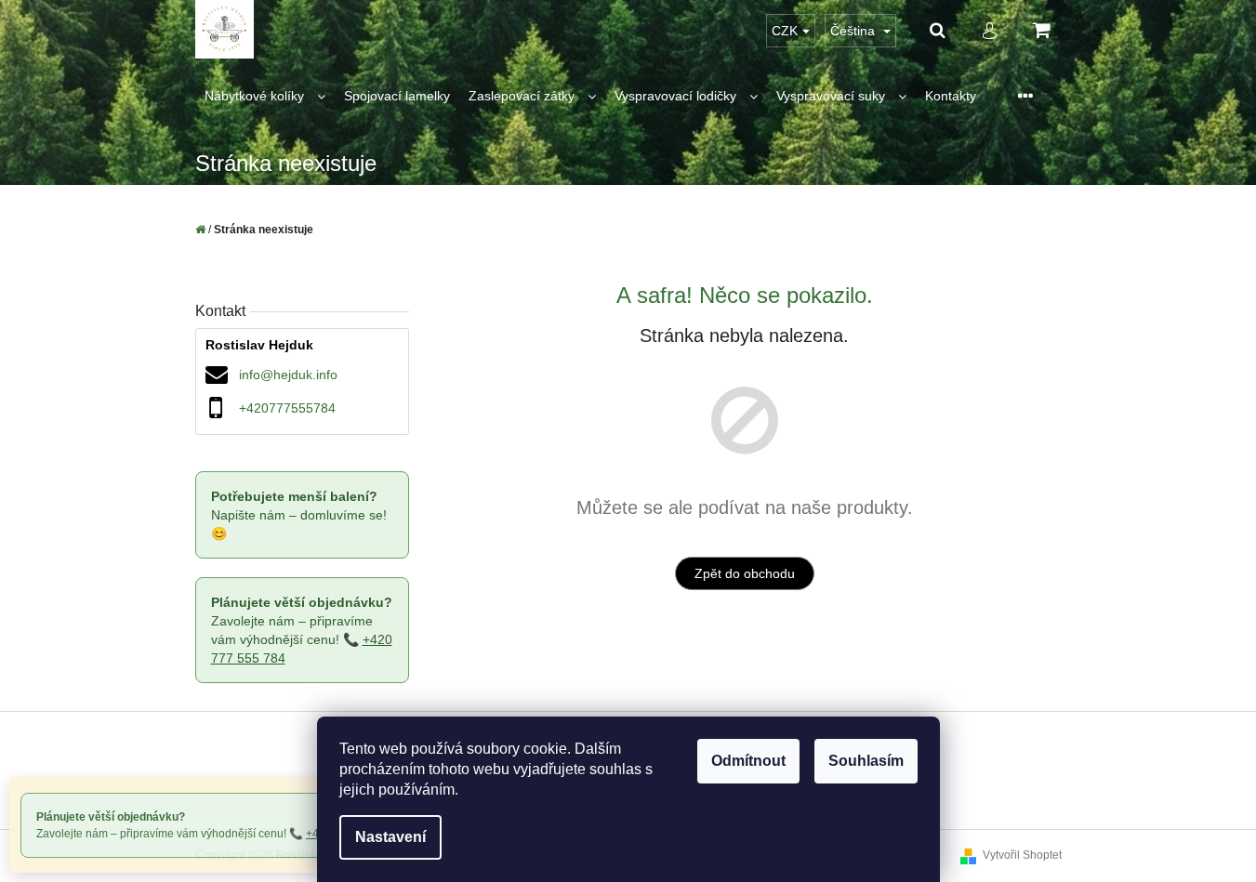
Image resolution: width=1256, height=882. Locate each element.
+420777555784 (287, 408)
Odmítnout (748, 761)
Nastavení (390, 837)
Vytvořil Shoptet (1022, 855)
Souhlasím (866, 761)
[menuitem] (265, 96)
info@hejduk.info (288, 374)
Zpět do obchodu (744, 573)
